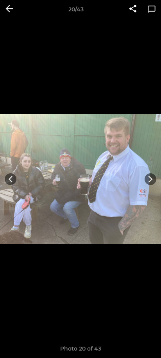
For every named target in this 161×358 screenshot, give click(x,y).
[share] (133, 9)
